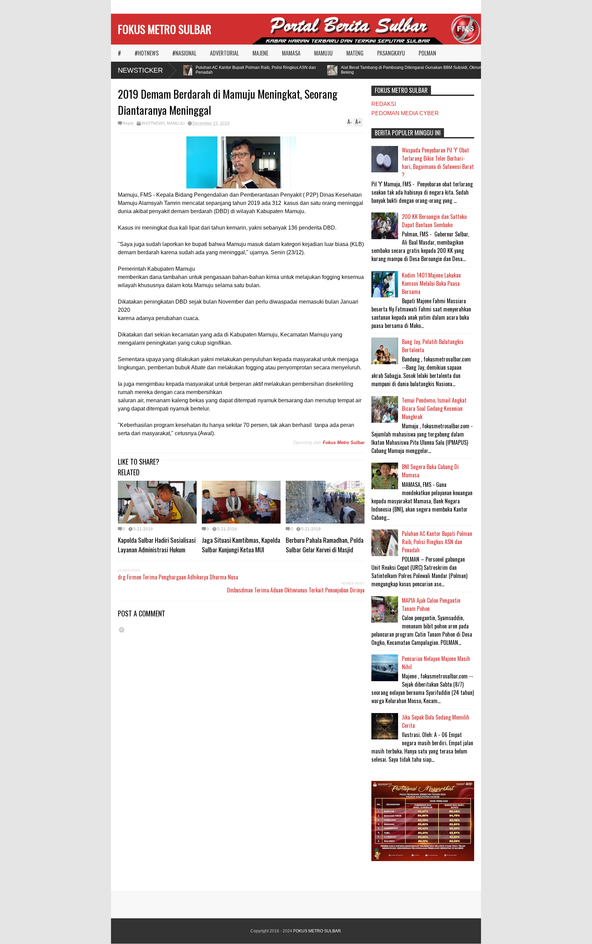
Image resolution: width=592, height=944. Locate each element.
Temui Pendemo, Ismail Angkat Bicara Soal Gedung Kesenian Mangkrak (434, 408)
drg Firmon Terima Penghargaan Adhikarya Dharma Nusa (178, 577)
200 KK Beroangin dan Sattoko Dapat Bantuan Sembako (434, 220)
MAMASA (291, 53)
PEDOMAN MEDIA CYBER (405, 113)
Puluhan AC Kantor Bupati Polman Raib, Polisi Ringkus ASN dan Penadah (246, 70)
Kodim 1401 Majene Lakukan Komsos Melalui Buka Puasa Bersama (431, 283)
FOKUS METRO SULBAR (164, 29)
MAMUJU (323, 53)
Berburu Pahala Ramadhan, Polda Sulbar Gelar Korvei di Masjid (324, 544)
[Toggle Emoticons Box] (121, 629)
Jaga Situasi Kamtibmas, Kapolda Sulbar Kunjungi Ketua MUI (241, 544)
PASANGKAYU (391, 53)
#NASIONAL (184, 53)
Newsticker (140, 70)
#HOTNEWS (147, 53)
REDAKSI (383, 104)
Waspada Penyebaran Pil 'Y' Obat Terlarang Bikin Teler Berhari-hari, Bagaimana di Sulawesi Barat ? (438, 162)
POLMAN (427, 53)
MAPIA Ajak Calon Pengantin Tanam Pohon (431, 604)
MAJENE (260, 53)
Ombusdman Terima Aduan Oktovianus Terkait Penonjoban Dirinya (296, 590)
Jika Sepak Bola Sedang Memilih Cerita (435, 721)
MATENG (354, 53)
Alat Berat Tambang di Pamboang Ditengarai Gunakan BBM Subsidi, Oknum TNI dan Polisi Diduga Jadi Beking (427, 70)
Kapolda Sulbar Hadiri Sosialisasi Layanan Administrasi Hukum (157, 544)
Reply (128, 123)
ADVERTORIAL (224, 53)
